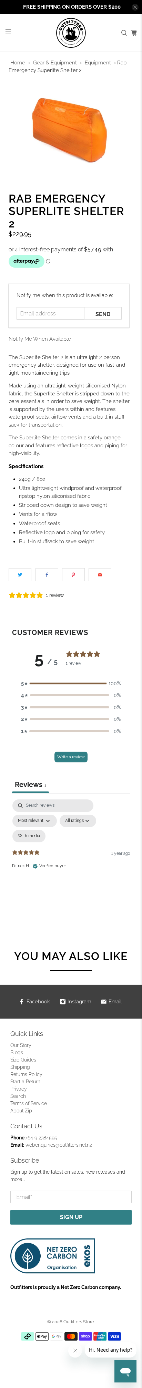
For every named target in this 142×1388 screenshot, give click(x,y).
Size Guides (23, 1060)
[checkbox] (28, 836)
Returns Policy (26, 1074)
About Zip (21, 1110)
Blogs (16, 1052)
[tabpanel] (71, 859)
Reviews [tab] (30, 784)
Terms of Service (28, 1103)
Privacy (18, 1089)
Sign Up (71, 1217)
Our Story (20, 1045)
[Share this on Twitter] (20, 574)
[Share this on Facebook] (47, 574)
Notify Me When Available (40, 339)
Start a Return (25, 1081)
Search (18, 1096)
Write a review (71, 756)
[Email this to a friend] (100, 574)
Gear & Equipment (55, 63)
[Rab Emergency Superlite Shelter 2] (71, 130)
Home (17, 63)
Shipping (20, 1067)
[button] (71, 684)
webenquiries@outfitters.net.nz (59, 1145)
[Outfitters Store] (71, 33)
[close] (135, 7)
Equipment (98, 63)
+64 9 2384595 (41, 1137)
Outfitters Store (78, 1321)
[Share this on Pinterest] (73, 574)
